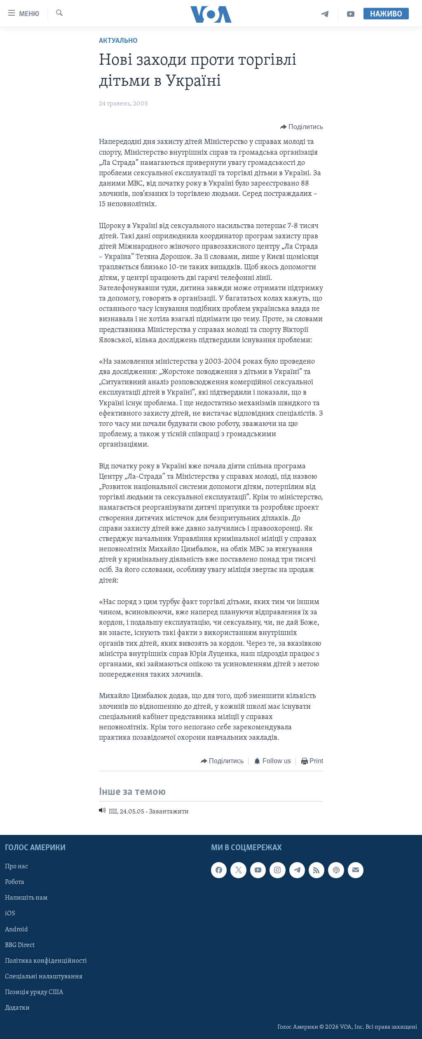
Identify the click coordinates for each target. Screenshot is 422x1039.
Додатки (17, 1008)
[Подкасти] (336, 870)
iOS (10, 914)
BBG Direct (20, 945)
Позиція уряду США (34, 992)
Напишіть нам (26, 898)
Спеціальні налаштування (43, 976)
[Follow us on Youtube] (258, 870)
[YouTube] (350, 14)
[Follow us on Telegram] (297, 870)
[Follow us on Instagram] (277, 870)
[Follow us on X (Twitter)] (238, 870)
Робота (14, 882)
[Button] (302, 127)
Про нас (16, 866)
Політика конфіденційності (46, 961)
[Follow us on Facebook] (219, 870)
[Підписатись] (355, 870)
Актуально (118, 41)
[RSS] (316, 870)
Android (16, 929)
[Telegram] (325, 14)
